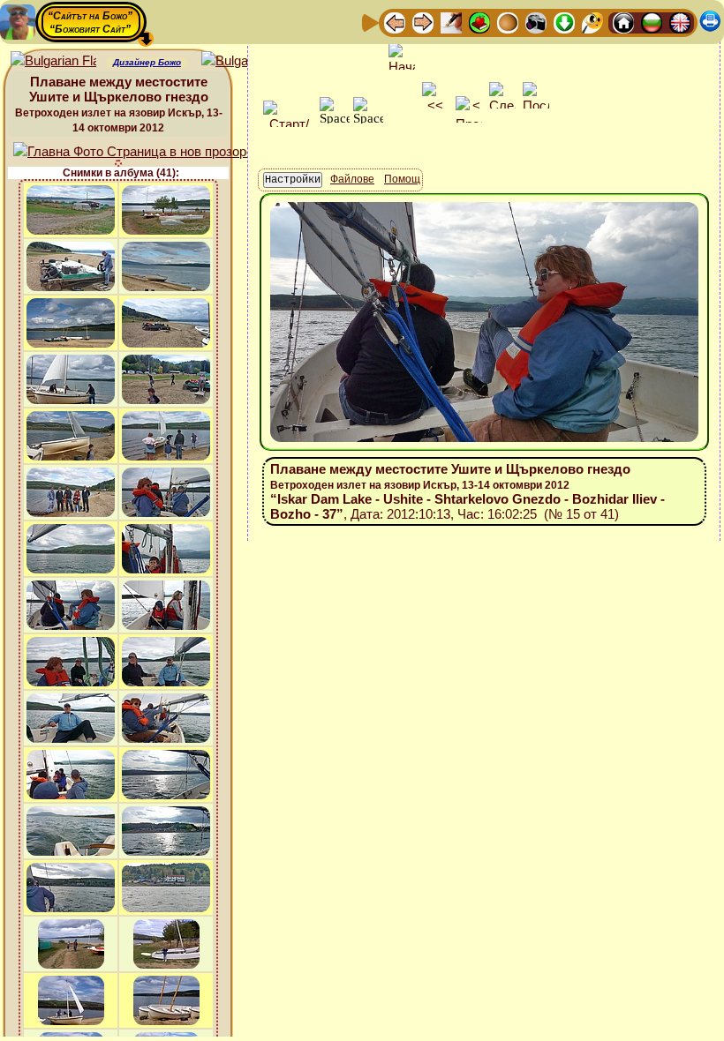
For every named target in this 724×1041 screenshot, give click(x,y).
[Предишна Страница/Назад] (394, 21)
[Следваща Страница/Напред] (423, 21)
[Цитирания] (479, 21)
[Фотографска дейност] (536, 21)
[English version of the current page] (53, 61)
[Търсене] (592, 21)
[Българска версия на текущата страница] (244, 61)
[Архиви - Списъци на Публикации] (451, 21)
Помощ (402, 179)
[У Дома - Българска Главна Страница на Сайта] (651, 21)
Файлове (352, 179)
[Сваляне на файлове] (564, 21)
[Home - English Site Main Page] (679, 21)
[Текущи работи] (507, 21)
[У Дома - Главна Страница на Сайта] (623, 21)
